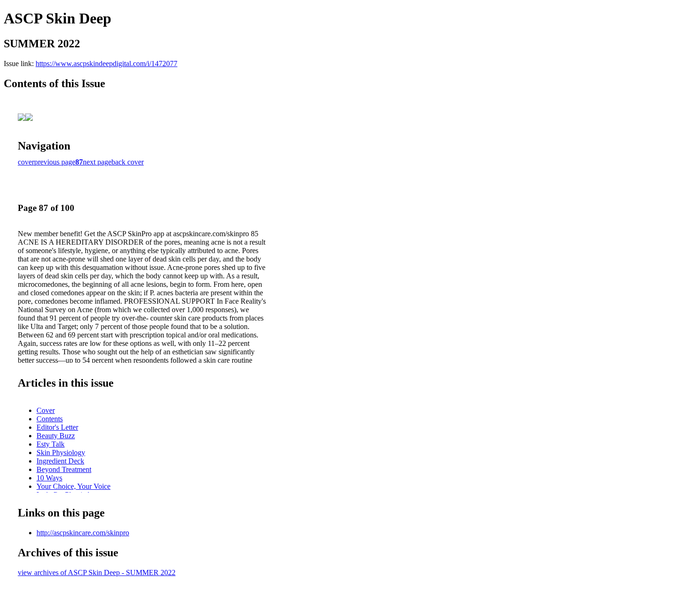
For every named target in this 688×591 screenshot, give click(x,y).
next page (97, 162)
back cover (127, 162)
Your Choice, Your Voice (73, 486)
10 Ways (49, 478)
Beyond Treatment (64, 469)
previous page (54, 162)
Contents (50, 419)
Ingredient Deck (60, 461)
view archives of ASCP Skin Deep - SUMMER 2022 (97, 572)
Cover (46, 410)
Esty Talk (51, 444)
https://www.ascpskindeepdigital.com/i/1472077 (106, 63)
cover (26, 162)
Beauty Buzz (56, 436)
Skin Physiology (61, 452)
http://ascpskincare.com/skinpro (83, 533)
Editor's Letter (57, 427)
